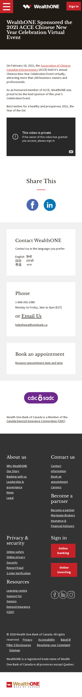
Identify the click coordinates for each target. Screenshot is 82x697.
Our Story (13, 471)
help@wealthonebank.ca (31, 325)
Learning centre (17, 591)
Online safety (15, 552)
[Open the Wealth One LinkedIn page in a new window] (63, 595)
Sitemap (14, 650)
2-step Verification (19, 573)
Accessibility (46, 639)
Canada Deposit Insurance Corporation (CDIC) (36, 421)
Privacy (27, 639)
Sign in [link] (74, 6)
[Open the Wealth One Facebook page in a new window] (55, 595)
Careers (56, 487)
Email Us (31, 316)
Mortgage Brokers (63, 515)
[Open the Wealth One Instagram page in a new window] (71, 595)
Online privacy (16, 557)
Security (12, 562)
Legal (10, 498)
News (10, 492)
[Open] (6, 6)
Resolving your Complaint (53, 645)
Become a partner (63, 510)
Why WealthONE (17, 466)
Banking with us (17, 476)
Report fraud (15, 568)
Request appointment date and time (39, 363)
